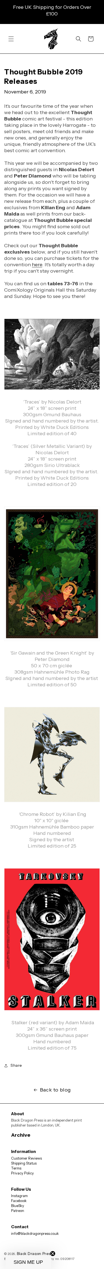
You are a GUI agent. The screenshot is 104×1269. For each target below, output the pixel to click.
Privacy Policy (22, 1173)
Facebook (19, 1200)
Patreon (17, 1210)
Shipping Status (24, 1163)
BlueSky (17, 1205)
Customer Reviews (26, 1158)
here (37, 265)
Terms (16, 1168)
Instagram (19, 1195)
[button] (11, 39)
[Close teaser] (52, 1253)
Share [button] (16, 1065)
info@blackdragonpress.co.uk (35, 1233)
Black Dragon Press (34, 1253)
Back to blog (55, 1090)
